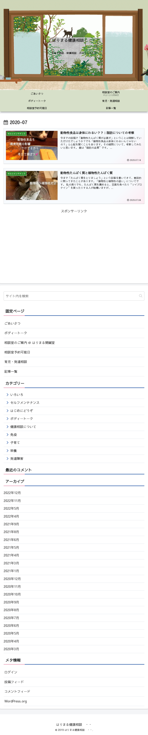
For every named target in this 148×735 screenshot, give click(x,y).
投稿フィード (14, 682)
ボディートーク (15, 333)
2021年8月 (11, 531)
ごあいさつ (12, 323)
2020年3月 (11, 649)
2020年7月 (11, 617)
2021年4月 (11, 555)
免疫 (13, 434)
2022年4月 (11, 516)
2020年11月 (12, 586)
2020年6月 (11, 625)
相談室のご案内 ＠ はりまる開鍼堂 (29, 342)
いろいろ (16, 394)
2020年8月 (11, 610)
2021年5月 (11, 547)
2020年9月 (11, 602)
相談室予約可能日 (17, 352)
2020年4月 (11, 641)
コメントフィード (17, 691)
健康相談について (23, 426)
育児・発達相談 (15, 361)
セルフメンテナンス (25, 402)
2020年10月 (12, 594)
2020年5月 (11, 633)
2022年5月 (11, 508)
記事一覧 (10, 371)
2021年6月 (11, 539)
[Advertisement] (74, 239)
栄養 (13, 450)
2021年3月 (11, 563)
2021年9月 (11, 524)
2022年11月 (12, 500)
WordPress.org (15, 701)
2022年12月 (12, 492)
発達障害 (16, 458)
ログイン (10, 672)
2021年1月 (11, 571)
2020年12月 (12, 578)
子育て (15, 442)
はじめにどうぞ (21, 410)
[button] (141, 296)
